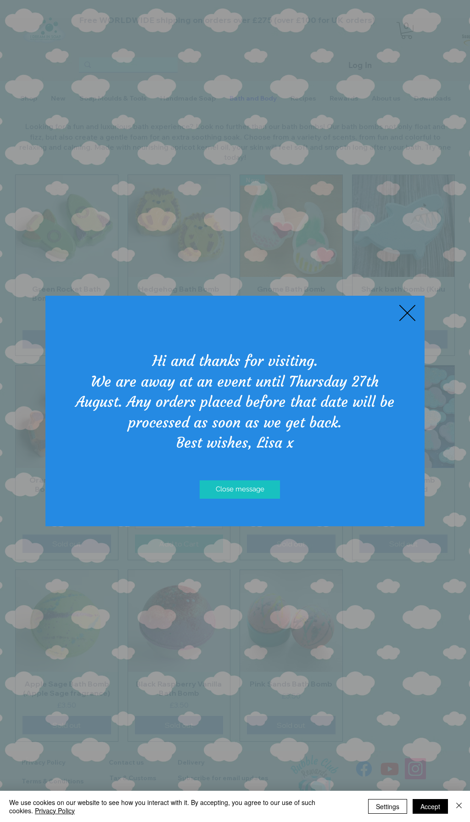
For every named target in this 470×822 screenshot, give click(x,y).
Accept (430, 806)
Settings (387, 806)
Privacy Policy (55, 810)
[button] (407, 313)
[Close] (458, 806)
